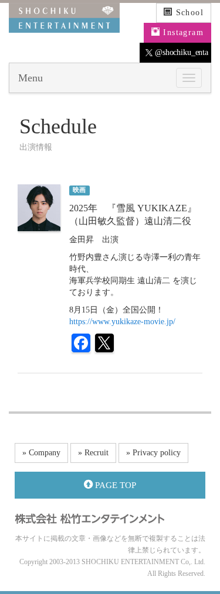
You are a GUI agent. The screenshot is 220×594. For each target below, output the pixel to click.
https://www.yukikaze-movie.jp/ (122, 321)
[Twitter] (104, 344)
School (188, 12)
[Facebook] (81, 344)
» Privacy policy (153, 452)
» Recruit (93, 452)
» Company (41, 452)
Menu (30, 78)
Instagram (182, 32)
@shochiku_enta (180, 52)
